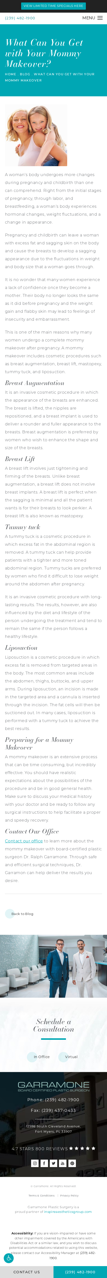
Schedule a (53, 1024)
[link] (54, 1148)
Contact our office (24, 841)
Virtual (71, 1057)
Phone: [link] (53, 1099)
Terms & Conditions (41, 1195)
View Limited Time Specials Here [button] (53, 6)
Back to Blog (22, 914)
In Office (42, 1057)
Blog (25, 74)
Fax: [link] (53, 1110)
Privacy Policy (69, 1195)
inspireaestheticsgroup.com (68, 1212)
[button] (9, 1258)
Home (10, 74)
